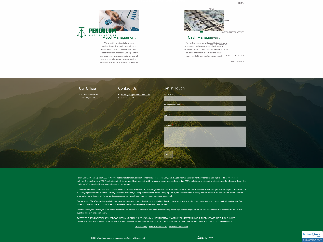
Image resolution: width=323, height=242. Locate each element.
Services (213, 38)
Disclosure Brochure (158, 226)
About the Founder (219, 20)
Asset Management (219, 44)
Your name (177, 94)
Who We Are (215, 14)
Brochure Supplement (178, 226)
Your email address (181, 104)
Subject (176, 115)
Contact (239, 55)
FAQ (220, 55)
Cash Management (218, 50)
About (212, 9)
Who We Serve (216, 26)
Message (177, 125)
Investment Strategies (232, 32)
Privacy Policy (141, 226)
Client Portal (237, 61)
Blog (228, 55)
